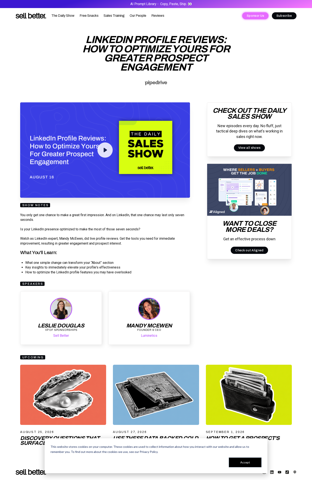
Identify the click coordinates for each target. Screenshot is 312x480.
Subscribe (284, 15)
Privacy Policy (148, 452)
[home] (31, 16)
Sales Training (114, 15)
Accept (245, 462)
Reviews (157, 15)
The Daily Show (62, 15)
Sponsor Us (255, 15)
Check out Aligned (249, 250)
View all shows (249, 148)
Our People (138, 15)
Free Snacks (89, 15)
